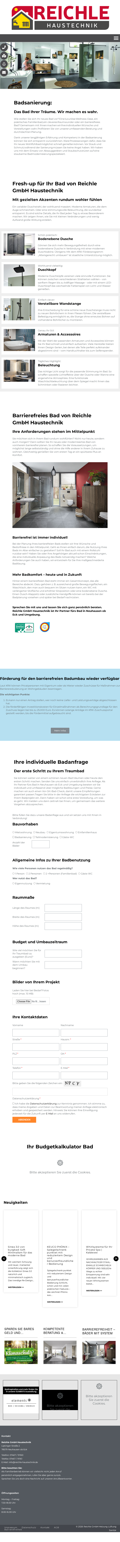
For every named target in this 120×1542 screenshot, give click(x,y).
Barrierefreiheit (13, 1529)
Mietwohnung (23, 832)
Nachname (67, 1025)
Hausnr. (65, 1039)
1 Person (20, 873)
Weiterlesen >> (16, 1287)
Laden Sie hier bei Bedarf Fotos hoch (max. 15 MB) (30, 992)
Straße (16, 1039)
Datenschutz (29, 1527)
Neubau (40, 832)
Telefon (16, 1068)
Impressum (10, 1527)
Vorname (17, 1025)
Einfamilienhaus (87, 832)
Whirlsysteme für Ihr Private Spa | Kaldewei (99, 1249)
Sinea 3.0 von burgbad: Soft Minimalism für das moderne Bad (20, 1251)
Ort (63, 1053)
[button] (4, 47)
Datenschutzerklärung (25, 1098)
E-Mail (64, 1068)
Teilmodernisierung (46, 837)
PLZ (14, 1053)
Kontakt (45, 1527)
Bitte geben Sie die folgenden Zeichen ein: (37, 1083)
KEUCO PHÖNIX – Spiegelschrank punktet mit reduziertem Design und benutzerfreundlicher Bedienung (60, 1255)
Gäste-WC (68, 837)
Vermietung (43, 883)
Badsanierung (23, 837)
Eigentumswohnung (61, 832)
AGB (56, 1527)
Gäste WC (86, 873)
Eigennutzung (23, 883)
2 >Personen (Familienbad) (61, 873)
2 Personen (35, 873)
